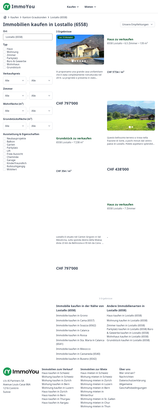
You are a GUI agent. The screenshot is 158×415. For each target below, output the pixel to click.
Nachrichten (126, 376)
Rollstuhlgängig (16, 166)
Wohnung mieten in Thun (95, 406)
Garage (11, 160)
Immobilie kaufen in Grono (72, 315)
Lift (8, 151)
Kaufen (14, 17)
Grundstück (14, 67)
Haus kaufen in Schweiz (55, 373)
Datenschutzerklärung (132, 380)
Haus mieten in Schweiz (94, 373)
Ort (5, 31)
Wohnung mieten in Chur (95, 402)
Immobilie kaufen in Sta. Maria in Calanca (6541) (80, 342)
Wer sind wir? (127, 373)
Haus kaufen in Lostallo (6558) (124, 315)
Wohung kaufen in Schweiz (57, 376)
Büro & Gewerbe (16, 61)
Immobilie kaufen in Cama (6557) (75, 320)
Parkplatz (12, 58)
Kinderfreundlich (17, 163)
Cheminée (13, 157)
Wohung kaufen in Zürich (56, 380)
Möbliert (12, 169)
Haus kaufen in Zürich (54, 391)
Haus (10, 49)
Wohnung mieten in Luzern (96, 384)
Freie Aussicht (15, 154)
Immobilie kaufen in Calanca (72, 330)
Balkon (11, 141)
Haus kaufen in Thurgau (56, 399)
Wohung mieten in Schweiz (96, 376)
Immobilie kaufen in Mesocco (73, 349)
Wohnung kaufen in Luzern (58, 388)
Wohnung (12, 52)
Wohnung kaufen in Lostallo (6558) (127, 320)
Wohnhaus (13, 64)
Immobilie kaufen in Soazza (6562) (76, 325)
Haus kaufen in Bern (54, 395)
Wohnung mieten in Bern (95, 388)
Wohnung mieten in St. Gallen (98, 399)
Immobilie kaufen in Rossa (71, 335)
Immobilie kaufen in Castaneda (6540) (78, 354)
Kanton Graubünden (35, 17)
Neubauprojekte (16, 138)
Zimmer (11, 55)
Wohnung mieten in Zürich (96, 380)
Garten (11, 144)
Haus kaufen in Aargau (55, 402)
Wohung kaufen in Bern (56, 384)
